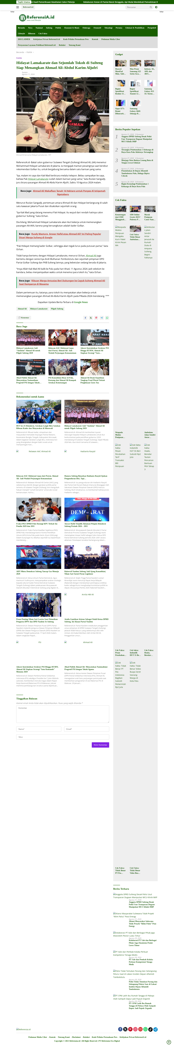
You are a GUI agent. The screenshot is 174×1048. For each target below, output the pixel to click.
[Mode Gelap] (156, 7)
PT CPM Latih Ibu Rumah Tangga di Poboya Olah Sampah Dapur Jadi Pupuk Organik (142, 1005)
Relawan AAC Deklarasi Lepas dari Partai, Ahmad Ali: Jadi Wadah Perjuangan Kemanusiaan (62, 350)
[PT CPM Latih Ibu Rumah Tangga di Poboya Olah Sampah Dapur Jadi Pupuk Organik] (135, 997)
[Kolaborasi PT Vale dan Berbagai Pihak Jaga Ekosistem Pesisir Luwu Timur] (135, 934)
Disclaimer (76, 1037)
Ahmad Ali (91, 255)
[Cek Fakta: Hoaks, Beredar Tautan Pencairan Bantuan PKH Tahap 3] (150, 546)
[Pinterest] (130, 1029)
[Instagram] (135, 1029)
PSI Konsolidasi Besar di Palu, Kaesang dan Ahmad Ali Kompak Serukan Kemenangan (62, 380)
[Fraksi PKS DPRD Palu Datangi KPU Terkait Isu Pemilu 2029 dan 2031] (38, 509)
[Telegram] (155, 1029)
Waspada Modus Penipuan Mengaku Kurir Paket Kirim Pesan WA (120, 435)
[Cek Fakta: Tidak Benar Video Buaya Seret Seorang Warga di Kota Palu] (135, 763)
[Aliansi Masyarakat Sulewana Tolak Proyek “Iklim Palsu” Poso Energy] (135, 915)
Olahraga (86, 28)
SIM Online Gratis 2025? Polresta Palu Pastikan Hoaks (135, 217)
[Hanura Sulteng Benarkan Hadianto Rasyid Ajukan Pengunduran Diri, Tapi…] (86, 461)
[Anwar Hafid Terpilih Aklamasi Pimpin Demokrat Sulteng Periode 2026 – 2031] (86, 509)
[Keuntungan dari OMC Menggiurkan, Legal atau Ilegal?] (121, 209)
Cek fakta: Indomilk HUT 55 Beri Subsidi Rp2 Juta (135, 653)
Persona (119, 28)
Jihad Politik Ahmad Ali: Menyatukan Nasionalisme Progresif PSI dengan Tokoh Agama (28, 380)
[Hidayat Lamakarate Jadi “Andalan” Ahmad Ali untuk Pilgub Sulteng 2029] (30, 337)
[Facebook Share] (85, 318)
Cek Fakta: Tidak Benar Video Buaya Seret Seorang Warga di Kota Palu (135, 870)
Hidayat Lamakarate (38, 178)
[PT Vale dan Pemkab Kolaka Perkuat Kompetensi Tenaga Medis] (135, 953)
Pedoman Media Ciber (110, 39)
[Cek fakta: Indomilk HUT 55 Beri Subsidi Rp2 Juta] (135, 546)
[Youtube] (140, 1029)
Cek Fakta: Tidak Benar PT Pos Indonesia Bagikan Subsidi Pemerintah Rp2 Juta (120, 870)
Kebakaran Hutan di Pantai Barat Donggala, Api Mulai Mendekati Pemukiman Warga (87, 2)
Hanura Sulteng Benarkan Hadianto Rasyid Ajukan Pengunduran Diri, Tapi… (85, 477)
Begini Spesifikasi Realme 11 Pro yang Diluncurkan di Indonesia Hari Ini (120, 91)
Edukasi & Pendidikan (134, 28)
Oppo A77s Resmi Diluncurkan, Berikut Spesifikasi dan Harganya (120, 111)
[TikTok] (150, 1029)
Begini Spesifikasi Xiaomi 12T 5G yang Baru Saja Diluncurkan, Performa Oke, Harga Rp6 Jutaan (135, 91)
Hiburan (31, 34)
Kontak (95, 39)
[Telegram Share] (102, 318)
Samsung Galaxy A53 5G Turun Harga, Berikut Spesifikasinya (149, 91)
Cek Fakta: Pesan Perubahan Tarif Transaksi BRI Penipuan (120, 653)
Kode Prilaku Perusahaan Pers (76, 39)
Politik (58, 28)
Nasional (39, 28)
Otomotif (97, 28)
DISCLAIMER (24, 39)
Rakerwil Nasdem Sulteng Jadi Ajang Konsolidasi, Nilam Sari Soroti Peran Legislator (85, 572)
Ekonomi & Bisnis (71, 28)
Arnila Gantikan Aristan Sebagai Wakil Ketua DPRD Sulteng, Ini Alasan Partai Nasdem (86, 620)
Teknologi (108, 28)
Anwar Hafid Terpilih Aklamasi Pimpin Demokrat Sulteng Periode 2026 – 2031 (85, 525)
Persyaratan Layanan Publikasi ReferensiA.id (37, 45)
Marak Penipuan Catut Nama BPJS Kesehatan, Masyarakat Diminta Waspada (149, 217)
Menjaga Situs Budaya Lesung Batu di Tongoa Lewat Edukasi (137, 161)
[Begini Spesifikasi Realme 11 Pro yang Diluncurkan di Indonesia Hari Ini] (121, 83)
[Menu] (18, 7)
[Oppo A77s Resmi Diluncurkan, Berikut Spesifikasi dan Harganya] (121, 103)
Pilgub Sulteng (57, 309)
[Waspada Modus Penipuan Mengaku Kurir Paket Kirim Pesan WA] (121, 328)
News (30, 28)
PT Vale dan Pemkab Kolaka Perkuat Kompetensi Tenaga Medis (141, 962)
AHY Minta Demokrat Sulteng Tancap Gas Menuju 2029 (37, 572)
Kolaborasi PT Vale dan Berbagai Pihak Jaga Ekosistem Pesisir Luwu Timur (142, 942)
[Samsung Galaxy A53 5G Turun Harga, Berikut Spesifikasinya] (150, 83)
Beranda (21, 28)
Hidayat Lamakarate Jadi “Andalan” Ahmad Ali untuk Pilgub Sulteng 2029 (28, 350)
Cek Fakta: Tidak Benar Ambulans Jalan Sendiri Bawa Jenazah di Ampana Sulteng (135, 237)
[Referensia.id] (36, 17)
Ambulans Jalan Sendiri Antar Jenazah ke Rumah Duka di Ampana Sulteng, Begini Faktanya (150, 435)
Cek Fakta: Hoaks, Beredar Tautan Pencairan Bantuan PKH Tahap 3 (149, 653)
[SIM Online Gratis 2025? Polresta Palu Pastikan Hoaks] (135, 209)
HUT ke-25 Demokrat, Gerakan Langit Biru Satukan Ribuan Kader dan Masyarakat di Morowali (38, 427)
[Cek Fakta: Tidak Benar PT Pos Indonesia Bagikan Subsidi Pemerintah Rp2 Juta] (121, 763)
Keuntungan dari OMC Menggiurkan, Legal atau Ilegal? (120, 217)
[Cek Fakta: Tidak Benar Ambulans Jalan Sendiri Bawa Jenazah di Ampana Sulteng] (135, 229)
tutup (12, 12)
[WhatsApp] (145, 1029)
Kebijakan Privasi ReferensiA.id (46, 39)
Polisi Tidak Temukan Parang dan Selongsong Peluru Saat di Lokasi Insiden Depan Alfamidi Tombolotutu (143, 985)
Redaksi (62, 45)
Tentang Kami (74, 45)
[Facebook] (120, 1029)
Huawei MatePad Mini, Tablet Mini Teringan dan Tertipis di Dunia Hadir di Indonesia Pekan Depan (120, 71)
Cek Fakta (42, 34)
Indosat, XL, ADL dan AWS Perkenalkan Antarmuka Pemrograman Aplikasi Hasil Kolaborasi (149, 71)
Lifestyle (21, 34)
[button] (151, 7)
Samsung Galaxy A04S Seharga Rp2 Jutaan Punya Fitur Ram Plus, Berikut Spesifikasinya (135, 111)
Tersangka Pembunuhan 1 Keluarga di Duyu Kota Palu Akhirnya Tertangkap (137, 151)
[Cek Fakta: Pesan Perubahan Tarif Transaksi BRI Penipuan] (121, 546)
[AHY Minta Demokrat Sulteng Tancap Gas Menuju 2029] (38, 557)
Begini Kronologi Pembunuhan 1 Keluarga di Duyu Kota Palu (135, 185)
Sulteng (49, 28)
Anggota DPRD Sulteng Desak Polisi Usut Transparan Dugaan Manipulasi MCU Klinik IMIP (136, 138)
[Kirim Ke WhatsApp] (107, 318)
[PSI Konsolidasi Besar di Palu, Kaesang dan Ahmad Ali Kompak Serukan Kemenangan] (62, 367)
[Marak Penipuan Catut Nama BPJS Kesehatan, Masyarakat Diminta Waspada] (150, 209)
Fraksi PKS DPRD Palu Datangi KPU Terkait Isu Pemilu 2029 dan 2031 (36, 525)
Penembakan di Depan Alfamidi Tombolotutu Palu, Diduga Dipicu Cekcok (135, 173)
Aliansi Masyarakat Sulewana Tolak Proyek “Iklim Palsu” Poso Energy (142, 923)
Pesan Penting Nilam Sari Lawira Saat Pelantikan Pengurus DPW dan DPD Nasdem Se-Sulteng (37, 620)
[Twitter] (125, 1029)
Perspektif (152, 28)
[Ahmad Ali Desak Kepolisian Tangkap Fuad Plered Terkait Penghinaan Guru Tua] (94, 367)
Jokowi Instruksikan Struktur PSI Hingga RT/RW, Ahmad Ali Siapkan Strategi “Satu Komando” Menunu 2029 (94, 350)
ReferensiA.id (28, 7)
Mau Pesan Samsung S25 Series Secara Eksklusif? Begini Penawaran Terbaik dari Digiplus (135, 71)
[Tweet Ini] (91, 318)
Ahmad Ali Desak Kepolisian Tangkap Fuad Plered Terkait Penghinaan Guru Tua (92, 380)
